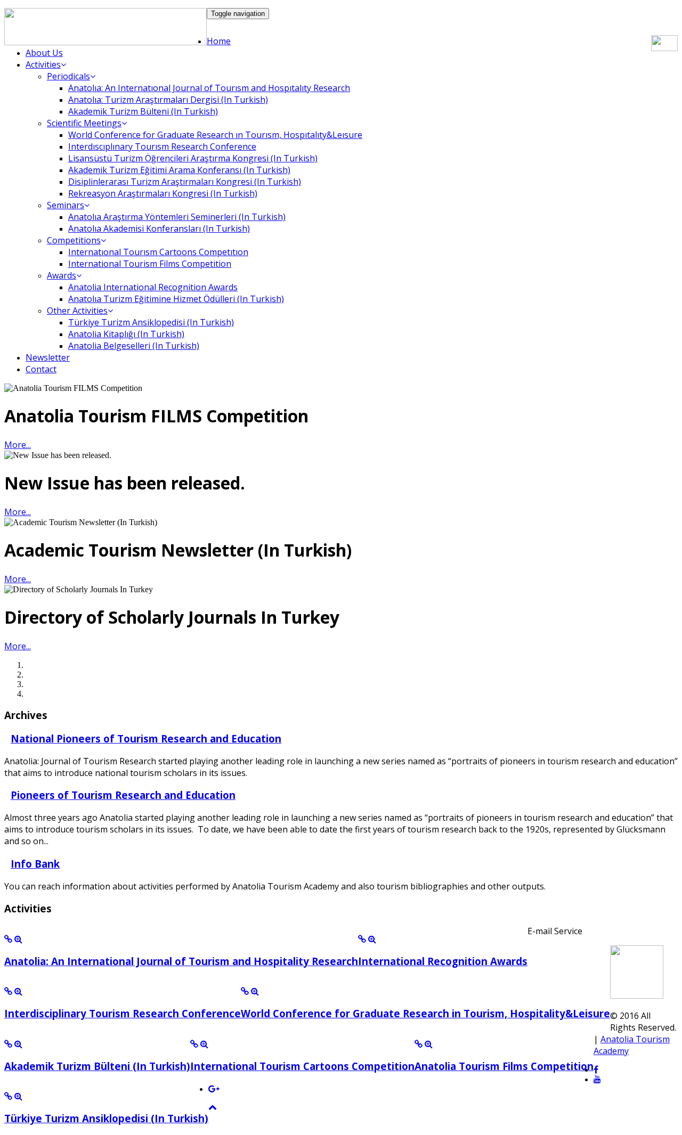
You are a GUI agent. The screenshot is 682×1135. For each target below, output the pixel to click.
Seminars (65, 205)
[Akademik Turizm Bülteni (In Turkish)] (8, 1044)
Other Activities (77, 310)
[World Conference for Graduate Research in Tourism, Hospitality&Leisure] (245, 991)
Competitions (74, 240)
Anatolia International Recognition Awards (153, 287)
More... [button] (17, 445)
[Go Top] (212, 1107)
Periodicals (68, 76)
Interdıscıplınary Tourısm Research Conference (162, 146)
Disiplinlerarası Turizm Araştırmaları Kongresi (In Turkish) (184, 181)
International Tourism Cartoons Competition (302, 1066)
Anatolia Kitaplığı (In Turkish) (126, 334)
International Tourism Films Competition (149, 264)
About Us (44, 53)
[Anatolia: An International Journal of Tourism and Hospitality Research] (8, 939)
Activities (43, 64)
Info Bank (35, 863)
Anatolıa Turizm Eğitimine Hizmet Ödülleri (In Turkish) (176, 299)
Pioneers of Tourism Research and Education (123, 795)
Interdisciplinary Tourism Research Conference (122, 1013)
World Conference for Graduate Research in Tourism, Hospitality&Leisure (425, 1013)
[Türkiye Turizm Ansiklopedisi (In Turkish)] (8, 1096)
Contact (41, 369)
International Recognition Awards (442, 961)
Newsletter (48, 357)
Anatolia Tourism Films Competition (504, 1066)
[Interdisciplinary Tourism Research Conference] (8, 991)
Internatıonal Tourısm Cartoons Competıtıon (158, 252)
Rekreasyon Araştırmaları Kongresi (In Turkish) (162, 193)
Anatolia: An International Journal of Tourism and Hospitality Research (181, 961)
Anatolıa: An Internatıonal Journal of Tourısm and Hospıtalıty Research (209, 88)
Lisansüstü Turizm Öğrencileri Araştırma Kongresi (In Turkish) (193, 158)
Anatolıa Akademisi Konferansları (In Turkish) (159, 228)
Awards (61, 275)
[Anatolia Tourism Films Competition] (419, 1044)
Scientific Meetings (84, 123)
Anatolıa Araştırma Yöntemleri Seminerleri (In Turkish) (177, 217)
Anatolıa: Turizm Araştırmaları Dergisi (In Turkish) (168, 99)
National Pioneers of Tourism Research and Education (146, 738)
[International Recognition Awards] (362, 939)
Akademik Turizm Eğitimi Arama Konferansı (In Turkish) (179, 170)
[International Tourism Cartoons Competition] (194, 1044)
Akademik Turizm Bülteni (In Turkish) (143, 111)
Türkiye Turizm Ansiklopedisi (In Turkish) (151, 322)
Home (219, 41)
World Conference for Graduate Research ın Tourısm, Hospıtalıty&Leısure (215, 135)
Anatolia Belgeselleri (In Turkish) (133, 346)
